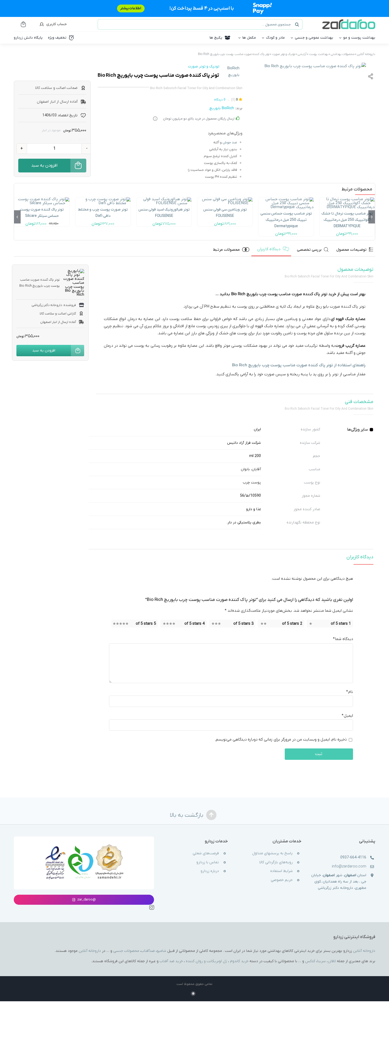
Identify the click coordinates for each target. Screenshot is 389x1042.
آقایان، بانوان (251, 469)
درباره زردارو (210, 871)
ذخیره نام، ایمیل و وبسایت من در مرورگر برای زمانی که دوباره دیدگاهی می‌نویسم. (281, 739)
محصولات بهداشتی (342, 54)
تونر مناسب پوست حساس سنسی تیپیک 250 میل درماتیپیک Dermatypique (286, 220)
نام (349, 692)
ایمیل (347, 716)
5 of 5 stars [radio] (146, 623)
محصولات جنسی (126, 950)
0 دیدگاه (219, 100)
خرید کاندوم (239, 961)
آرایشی (302, 54)
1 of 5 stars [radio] (341, 623)
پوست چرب (252, 482)
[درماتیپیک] (347, 199)
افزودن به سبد (44, 165)
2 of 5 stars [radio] (292, 623)
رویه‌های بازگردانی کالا (276, 862)
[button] (371, 216)
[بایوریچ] (315, 66)
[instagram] (151, 907)
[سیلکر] (42, 199)
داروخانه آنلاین (366, 54)
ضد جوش (230, 142)
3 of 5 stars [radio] (243, 623)
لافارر (332, 961)
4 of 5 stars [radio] (194, 623)
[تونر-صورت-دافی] (103, 199)
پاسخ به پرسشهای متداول (272, 853)
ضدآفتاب (148, 950)
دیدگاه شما (343, 639)
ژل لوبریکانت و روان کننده (206, 961)
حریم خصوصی (282, 880)
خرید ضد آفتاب (171, 961)
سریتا (321, 961)
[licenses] (84, 845)
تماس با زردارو (207, 862)
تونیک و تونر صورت (283, 54)
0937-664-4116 (353, 857)
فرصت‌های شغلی (206, 853)
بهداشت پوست (318, 54)
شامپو (161, 950)
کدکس (310, 961)
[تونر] (225, 199)
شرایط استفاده (281, 871)
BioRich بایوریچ (233, 71)
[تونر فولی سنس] (164, 199)
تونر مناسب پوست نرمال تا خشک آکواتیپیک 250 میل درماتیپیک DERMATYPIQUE (347, 220)
